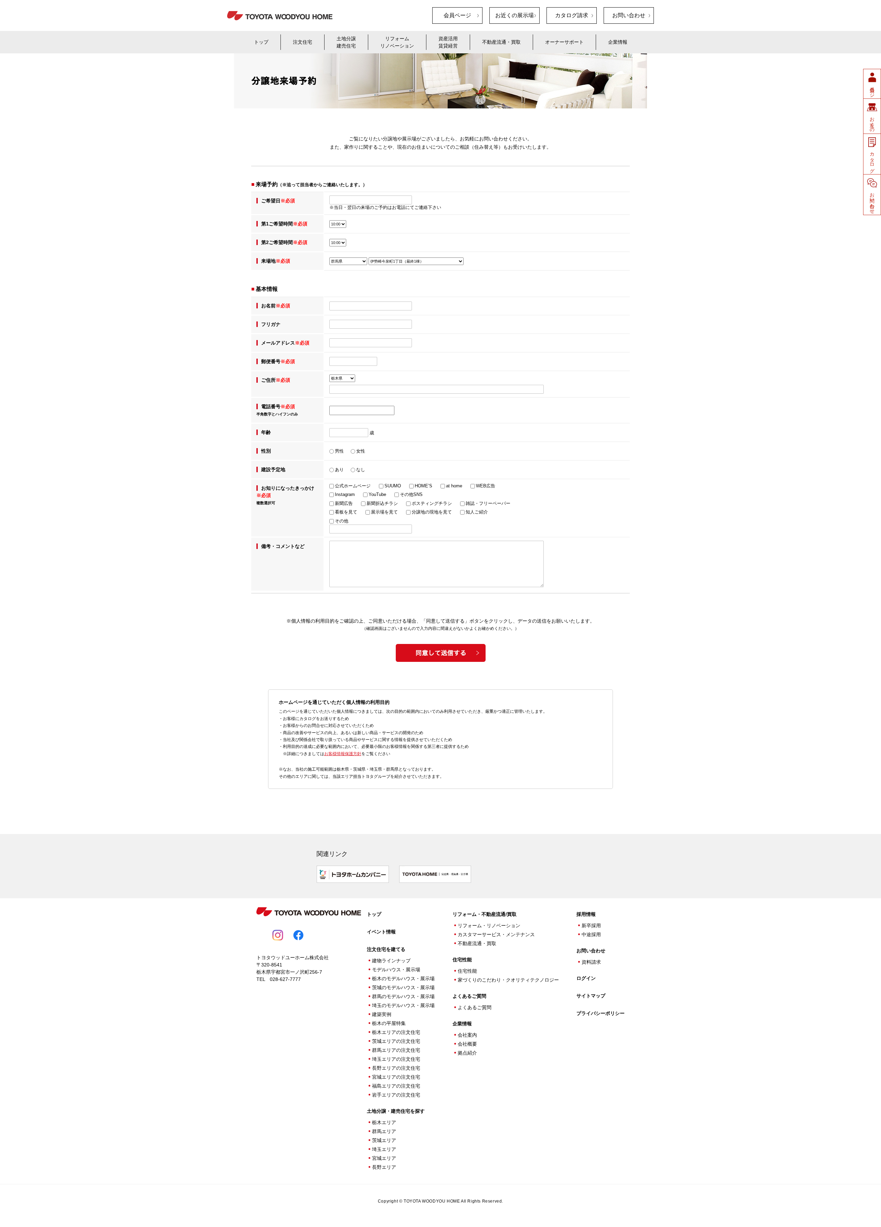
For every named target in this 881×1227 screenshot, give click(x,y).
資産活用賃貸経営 (448, 42)
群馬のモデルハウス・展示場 (403, 996)
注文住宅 (302, 42)
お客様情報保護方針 (342, 753)
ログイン (586, 978)
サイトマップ (590, 995)
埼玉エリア (384, 1149)
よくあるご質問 (469, 996)
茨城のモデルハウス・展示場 (403, 987)
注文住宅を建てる (386, 949)
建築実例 (381, 1014)
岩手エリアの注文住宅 (396, 1094)
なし (360, 469)
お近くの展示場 (514, 15)
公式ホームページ (353, 486)
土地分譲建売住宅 (346, 42)
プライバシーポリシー (600, 1013)
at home (454, 486)
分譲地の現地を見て (432, 512)
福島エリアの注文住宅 (396, 1085)
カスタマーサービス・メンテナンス (496, 934)
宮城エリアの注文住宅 (396, 1077)
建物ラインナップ (391, 960)
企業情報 (617, 42)
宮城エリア (384, 1158)
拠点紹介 (467, 1052)
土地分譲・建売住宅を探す (396, 1111)
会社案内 (467, 1035)
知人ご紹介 (477, 512)
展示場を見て (384, 512)
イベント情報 (381, 931)
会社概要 (467, 1043)
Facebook (298, 935)
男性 (339, 451)
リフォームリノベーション (397, 42)
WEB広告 (485, 486)
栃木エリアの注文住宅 (396, 1032)
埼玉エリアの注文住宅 (396, 1059)
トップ (261, 42)
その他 (341, 521)
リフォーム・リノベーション (489, 925)
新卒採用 (591, 925)
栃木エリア (384, 1122)
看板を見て (346, 512)
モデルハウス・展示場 (396, 969)
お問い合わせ (628, 15)
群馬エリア (384, 1131)
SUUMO (392, 486)
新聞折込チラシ (382, 503)
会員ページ (457, 15)
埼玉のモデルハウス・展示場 (403, 1005)
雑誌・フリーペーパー (488, 503)
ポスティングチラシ (432, 503)
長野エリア (384, 1167)
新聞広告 (344, 503)
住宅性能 (467, 971)
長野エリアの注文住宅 (396, 1068)
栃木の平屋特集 (389, 1023)
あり (339, 469)
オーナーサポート (564, 42)
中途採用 (591, 934)
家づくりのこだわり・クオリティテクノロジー (508, 979)
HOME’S (423, 486)
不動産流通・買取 (501, 42)
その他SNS (411, 494)
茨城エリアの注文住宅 (396, 1041)
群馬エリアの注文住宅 (396, 1050)
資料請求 (591, 962)
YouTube (377, 494)
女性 (360, 451)
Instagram (345, 494)
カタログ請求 (571, 15)
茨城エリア (384, 1140)
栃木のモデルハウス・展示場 (403, 978)
